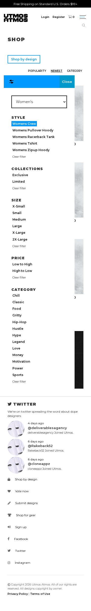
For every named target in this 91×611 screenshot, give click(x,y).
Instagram (22, 563)
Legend (18, 342)
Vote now (21, 491)
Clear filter (19, 156)
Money (17, 355)
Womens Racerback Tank (33, 137)
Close (67, 82)
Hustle (17, 329)
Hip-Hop (19, 322)
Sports (17, 375)
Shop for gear (25, 515)
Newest (56, 71)
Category (74, 71)
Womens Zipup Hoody (31, 150)
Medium (19, 219)
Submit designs (26, 503)
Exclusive (20, 175)
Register (59, 17)
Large (17, 226)
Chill (16, 295)
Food (16, 309)
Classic (18, 302)
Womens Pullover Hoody (32, 130)
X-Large (18, 232)
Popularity (37, 71)
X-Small (18, 206)
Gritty (16, 315)
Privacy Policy (18, 594)
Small (16, 213)
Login (45, 17)
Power (17, 368)
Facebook (20, 539)
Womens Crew (24, 124)
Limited (18, 181)
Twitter (20, 551)
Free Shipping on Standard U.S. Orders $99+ (45, 4)
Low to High (22, 264)
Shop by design (24, 59)
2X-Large (19, 239)
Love (16, 348)
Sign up (20, 527)
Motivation (21, 361)
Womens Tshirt (24, 143)
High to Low (22, 271)
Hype (16, 335)
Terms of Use (40, 594)
